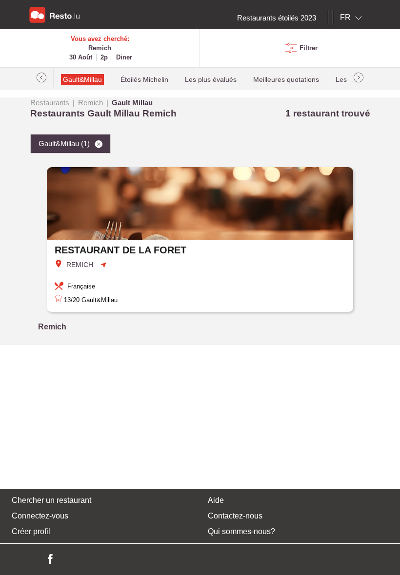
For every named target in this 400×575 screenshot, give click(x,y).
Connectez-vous (40, 516)
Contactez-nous (235, 516)
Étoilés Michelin (144, 79)
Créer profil (31, 531)
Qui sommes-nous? (241, 531)
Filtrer (309, 48)
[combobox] (353, 17)
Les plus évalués (211, 79)
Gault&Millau (82, 79)
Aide (216, 500)
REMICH (79, 264)
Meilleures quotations (286, 79)
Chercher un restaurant (51, 500)
